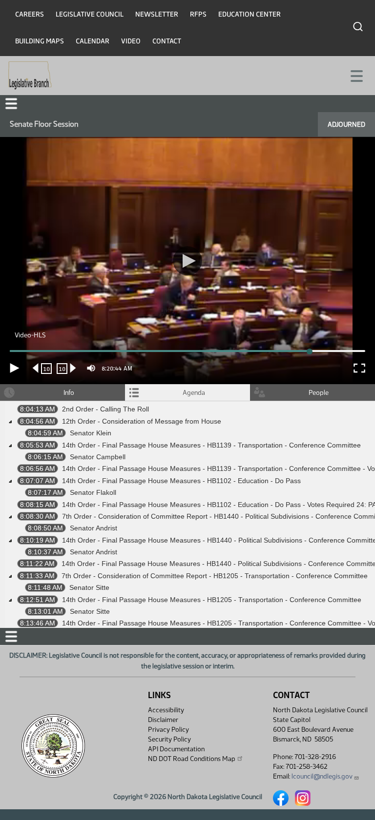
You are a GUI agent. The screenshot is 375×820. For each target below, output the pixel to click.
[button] (187, 410)
